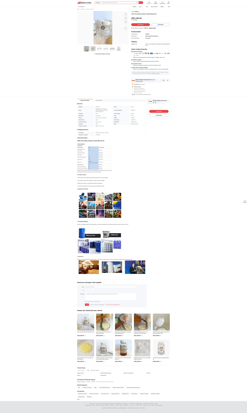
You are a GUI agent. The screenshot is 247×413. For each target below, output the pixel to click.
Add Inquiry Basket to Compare (103, 53)
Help (147, 6)
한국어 (134, 405)
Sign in (168, 3)
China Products (98, 403)
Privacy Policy (142, 407)
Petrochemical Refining (90, 9)
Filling (95, 387)
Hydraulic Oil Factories (93, 393)
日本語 (137, 405)
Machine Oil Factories (82, 393)
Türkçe (148, 405)
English (93, 405)
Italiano (117, 405)
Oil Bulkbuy (89, 396)
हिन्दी (141, 405)
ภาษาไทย (144, 405)
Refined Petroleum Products (118, 387)
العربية (130, 405)
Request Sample (152, 28)
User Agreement (130, 407)
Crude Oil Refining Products (104, 387)
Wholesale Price (125, 403)
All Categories (81, 6)
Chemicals (82, 9)
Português (102, 405)
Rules (169, 6)
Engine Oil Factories (115, 393)
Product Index (145, 403)
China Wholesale (118, 403)
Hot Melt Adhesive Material (105, 373)
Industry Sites (131, 403)
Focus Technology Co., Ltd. (115, 407)
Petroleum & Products (87, 387)
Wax (79, 387)
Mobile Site (151, 403)
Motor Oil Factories (105, 393)
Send (87, 304)
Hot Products (92, 403)
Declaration (137, 407)
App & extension (154, 6)
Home (78, 9)
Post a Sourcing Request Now (113, 304)
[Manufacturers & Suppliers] (84, 2)
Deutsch (121, 405)
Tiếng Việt (153, 405)
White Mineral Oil (125, 393)
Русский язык (112, 405)
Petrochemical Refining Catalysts (133, 387)
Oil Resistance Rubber (155, 393)
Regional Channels (138, 403)
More (78, 399)
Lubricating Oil (103, 375)
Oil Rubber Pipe (81, 396)
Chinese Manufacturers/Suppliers (108, 403)
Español (97, 405)
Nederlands (126, 405)
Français (106, 405)
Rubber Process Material (128, 373)
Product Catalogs (95, 370)
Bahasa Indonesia (159, 405)
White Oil (148, 373)
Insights (156, 403)
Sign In (133, 94)
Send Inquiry (141, 24)
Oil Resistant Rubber (144, 393)
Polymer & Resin (80, 373)
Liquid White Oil (134, 393)
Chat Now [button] (161, 24)
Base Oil (78, 375)
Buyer (140, 6)
